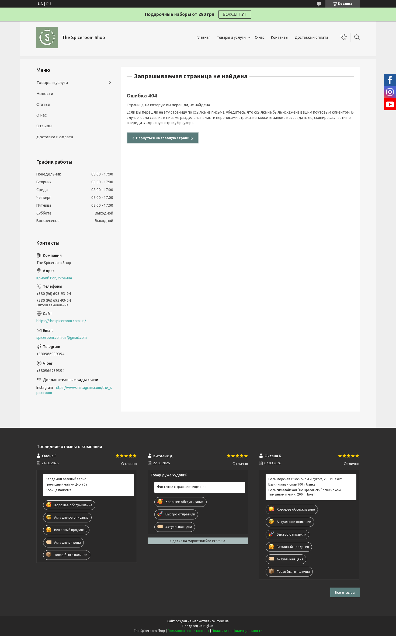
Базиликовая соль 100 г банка (291, 484)
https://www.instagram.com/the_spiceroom (74, 390)
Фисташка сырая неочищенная (181, 487)
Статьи (43, 104)
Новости (44, 93)
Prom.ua (222, 621)
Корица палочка (58, 490)
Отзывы (44, 126)
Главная (203, 37)
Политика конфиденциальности (237, 631)
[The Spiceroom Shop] (47, 37)
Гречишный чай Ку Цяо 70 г (67, 484)
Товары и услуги (231, 37)
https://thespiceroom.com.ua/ (61, 321)
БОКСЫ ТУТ (235, 14)
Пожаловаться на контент (188, 631)
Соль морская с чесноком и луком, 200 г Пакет (305, 479)
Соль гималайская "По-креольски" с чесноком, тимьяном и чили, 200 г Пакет (305, 492)
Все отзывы (345, 592)
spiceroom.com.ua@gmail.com (61, 337)
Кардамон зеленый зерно (66, 479)
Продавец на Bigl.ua (198, 626)
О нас (260, 37)
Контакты (279, 37)
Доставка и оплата (311, 37)
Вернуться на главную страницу (164, 138)
